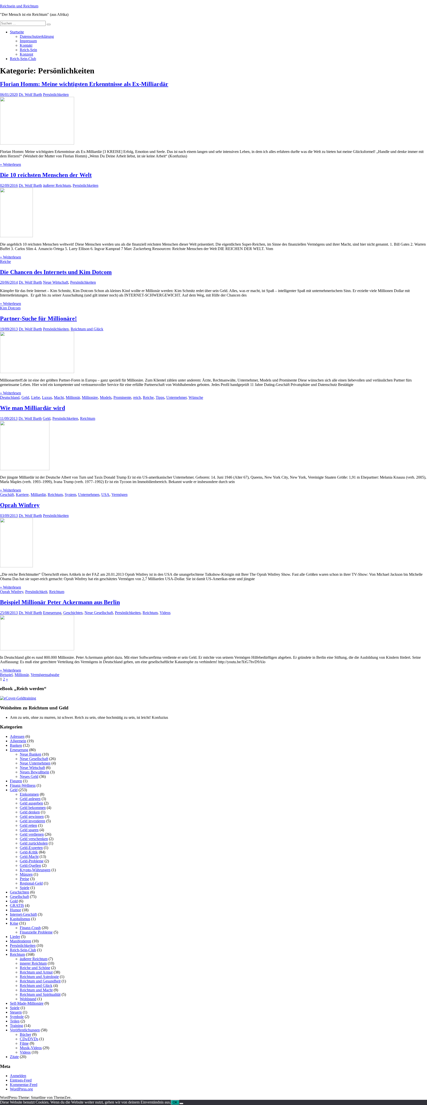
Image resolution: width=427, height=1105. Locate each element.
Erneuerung (52, 613)
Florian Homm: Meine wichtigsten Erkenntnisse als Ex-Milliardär (84, 84)
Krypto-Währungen (35, 870)
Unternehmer (176, 397)
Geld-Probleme (31, 861)
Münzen (26, 874)
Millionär (73, 397)
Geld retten (28, 825)
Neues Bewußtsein (34, 772)
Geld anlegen (30, 799)
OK (175, 1102)
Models (105, 397)
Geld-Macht (29, 856)
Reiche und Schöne (35, 968)
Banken (16, 745)
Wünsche (196, 397)
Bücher (25, 1034)
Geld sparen (29, 830)
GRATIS (17, 905)
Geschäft (7, 494)
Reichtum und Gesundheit (40, 981)
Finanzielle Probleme (36, 932)
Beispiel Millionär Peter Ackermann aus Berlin (60, 602)
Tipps (160, 397)
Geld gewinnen (32, 816)
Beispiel (6, 675)
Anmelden (18, 1076)
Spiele (24, 888)
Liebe (35, 397)
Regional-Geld (31, 883)
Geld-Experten (31, 848)
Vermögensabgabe (45, 675)
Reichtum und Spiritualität (40, 994)
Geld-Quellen (30, 865)
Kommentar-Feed (23, 1085)
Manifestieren (20, 941)
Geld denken (30, 812)
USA (105, 494)
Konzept (26, 54)
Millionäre (90, 397)
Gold (14, 901)
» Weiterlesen (10, 164)
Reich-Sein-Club (23, 59)
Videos (165, 613)
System (70, 494)
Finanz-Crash (30, 928)
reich (137, 397)
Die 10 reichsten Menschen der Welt (46, 175)
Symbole (17, 1017)
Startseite (17, 32)
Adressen (17, 736)
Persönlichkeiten (56, 94)
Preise (24, 879)
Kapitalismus (20, 919)
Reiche (5, 261)
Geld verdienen (32, 834)
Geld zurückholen (34, 843)
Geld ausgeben (31, 803)
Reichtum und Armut (36, 972)
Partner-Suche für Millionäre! (38, 318)
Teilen (15, 1021)
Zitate (14, 1057)
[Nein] (181, 1103)
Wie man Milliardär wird (32, 408)
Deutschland (10, 397)
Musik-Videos (31, 1048)
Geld (25, 397)
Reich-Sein (28, 50)
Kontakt (26, 45)
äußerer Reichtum (57, 185)
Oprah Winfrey (20, 505)
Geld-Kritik (29, 852)
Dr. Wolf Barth (30, 94)
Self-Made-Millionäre (26, 1003)
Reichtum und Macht (36, 990)
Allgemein (18, 741)
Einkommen (29, 794)
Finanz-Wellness (23, 785)
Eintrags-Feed (21, 1080)
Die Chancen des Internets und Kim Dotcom (56, 272)
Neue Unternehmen (35, 763)
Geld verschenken (34, 839)
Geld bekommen (33, 808)
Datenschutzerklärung (37, 36)
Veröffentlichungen (25, 1030)
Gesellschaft (19, 896)
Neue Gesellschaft (99, 613)
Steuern (16, 1012)
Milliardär (38, 494)
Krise (14, 923)
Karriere (22, 494)
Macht (59, 397)
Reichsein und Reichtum (19, 6)
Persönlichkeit (36, 592)
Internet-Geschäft (23, 914)
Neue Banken (30, 754)
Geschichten (73, 613)
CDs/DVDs (29, 1039)
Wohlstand (28, 999)
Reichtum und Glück (87, 329)
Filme (24, 1043)
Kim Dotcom (10, 308)
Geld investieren (32, 821)
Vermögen (119, 494)
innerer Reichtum (33, 963)
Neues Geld (29, 776)
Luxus (47, 397)
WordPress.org (21, 1089)
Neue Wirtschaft (55, 282)
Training (16, 1025)
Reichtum (87, 418)
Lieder (15, 937)
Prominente (122, 397)
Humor (15, 910)
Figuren (16, 781)
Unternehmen (88, 494)
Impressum (28, 41)
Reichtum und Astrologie (39, 977)
